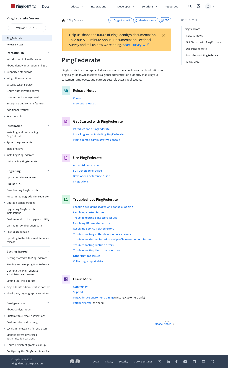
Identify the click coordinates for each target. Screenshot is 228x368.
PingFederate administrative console (28, 287)
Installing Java (15, 148)
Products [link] (75, 6)
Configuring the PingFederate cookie (28, 351)
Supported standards (19, 72)
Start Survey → (134, 45)
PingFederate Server (23, 18)
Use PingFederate (196, 48)
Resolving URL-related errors (91, 223)
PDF (167, 20)
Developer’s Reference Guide (91, 176)
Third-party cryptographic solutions (28, 293)
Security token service (20, 84)
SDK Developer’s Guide (87, 170)
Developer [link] (125, 6)
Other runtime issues (86, 256)
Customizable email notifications (26, 316)
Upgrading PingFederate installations (21, 211)
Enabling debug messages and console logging (103, 207)
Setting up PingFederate (21, 280)
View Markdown (147, 20)
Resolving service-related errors (93, 228)
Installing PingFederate (20, 155)
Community (80, 286)
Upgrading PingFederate (21, 177)
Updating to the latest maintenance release (28, 240)
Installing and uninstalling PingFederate (22, 134)
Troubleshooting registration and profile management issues (112, 239)
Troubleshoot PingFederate (202, 55)
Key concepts (14, 116)
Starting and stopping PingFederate (28, 264)
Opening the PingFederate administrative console (22, 272)
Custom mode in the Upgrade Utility (28, 219)
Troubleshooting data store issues (95, 217)
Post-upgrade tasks (18, 231)
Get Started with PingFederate (204, 42)
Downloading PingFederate (23, 190)
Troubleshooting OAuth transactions (96, 250)
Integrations (81, 181)
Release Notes (15, 44)
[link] (23, 6)
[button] (210, 6)
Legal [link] (96, 361)
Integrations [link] (100, 6)
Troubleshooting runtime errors (93, 245)
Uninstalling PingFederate (22, 161)
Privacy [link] (109, 361)
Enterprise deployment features (26, 103)
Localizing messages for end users (27, 328)
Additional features (18, 110)
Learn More (193, 62)
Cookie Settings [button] (143, 361)
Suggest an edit (122, 20)
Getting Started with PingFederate (27, 258)
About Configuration (19, 309)
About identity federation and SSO (27, 65)
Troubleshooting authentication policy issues (102, 234)
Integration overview (19, 78)
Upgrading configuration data (24, 225)
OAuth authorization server (23, 90)
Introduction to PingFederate (24, 59)
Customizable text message (23, 322)
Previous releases (84, 103)
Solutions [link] (150, 6)
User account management (23, 97)
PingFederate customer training (93, 297)
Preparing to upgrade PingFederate (28, 196)
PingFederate (14, 38)
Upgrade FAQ (14, 184)
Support (78, 292)
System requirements (19, 142)
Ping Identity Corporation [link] (27, 363)
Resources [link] (173, 6)
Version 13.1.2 (25, 28)
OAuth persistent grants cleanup (26, 345)
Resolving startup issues (88, 212)
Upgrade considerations (21, 202)
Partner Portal (82, 303)
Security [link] (123, 361)
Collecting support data (88, 261)
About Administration (86, 165)
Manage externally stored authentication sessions (22, 336)
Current (78, 98)
